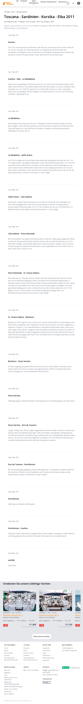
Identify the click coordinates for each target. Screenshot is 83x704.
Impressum (8, 691)
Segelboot (46, 648)
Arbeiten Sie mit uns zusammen (10, 679)
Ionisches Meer (28, 653)
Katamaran (46, 650)
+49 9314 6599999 (30, 670)
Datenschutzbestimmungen (13, 686)
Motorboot (46, 655)
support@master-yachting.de (51, 671)
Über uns (7, 670)
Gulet (44, 653)
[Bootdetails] (19, 600)
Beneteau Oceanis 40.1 (48, 615)
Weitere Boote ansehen (41, 636)
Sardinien (26, 655)
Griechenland (8, 653)
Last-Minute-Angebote (69, 650)
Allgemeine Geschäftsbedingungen (11, 683)
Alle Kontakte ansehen (50, 675)
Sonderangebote (67, 648)
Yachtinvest (62, 2)
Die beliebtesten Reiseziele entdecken (11, 659)
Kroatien (7, 655)
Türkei (6, 648)
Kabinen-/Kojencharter (49, 2)
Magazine (7, 673)
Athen (25, 650)
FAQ (5, 675)
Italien (6, 650)
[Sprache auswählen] (79, 3)
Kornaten (26, 648)
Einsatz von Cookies (10, 689)
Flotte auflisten (9, 694)
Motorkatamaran (48, 658)
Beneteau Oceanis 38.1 (12, 615)
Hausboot (46, 660)
